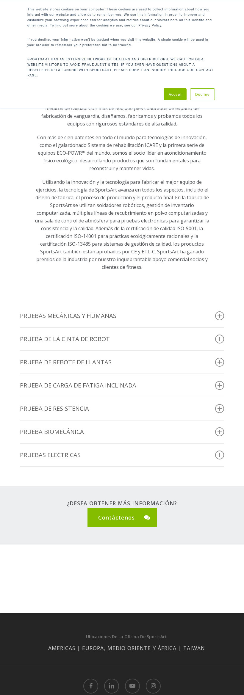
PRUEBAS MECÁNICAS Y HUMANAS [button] (68, 316)
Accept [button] (175, 94)
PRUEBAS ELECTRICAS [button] (50, 455)
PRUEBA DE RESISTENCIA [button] (54, 408)
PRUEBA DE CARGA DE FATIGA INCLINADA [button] (78, 385)
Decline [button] (202, 94)
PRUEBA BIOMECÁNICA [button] (52, 432)
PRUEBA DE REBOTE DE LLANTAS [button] (66, 362)
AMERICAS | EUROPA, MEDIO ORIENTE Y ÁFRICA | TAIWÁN (126, 648)
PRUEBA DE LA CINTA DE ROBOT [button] (65, 339)
